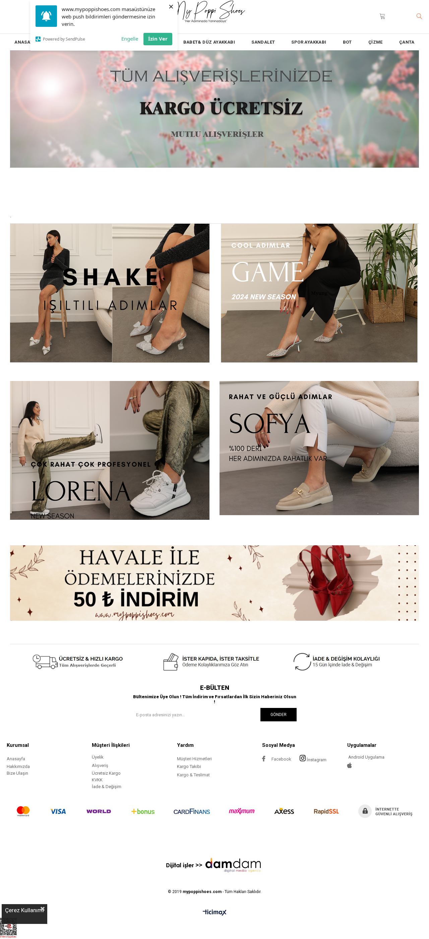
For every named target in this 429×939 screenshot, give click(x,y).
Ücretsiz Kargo (106, 773)
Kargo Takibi (189, 766)
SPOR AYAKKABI (308, 42)
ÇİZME (375, 42)
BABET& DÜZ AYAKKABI (209, 42)
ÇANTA (407, 42)
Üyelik (98, 757)
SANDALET (263, 42)
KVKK (97, 779)
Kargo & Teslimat (193, 774)
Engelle (129, 38)
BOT (347, 42)
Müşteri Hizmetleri (194, 758)
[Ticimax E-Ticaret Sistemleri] (215, 912)
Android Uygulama (365, 757)
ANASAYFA (26, 42)
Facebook (280, 759)
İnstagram (316, 759)
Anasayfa (16, 758)
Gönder (278, 714)
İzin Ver (158, 38)
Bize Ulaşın (17, 773)
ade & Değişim (107, 786)
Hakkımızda (18, 766)
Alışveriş (100, 765)
